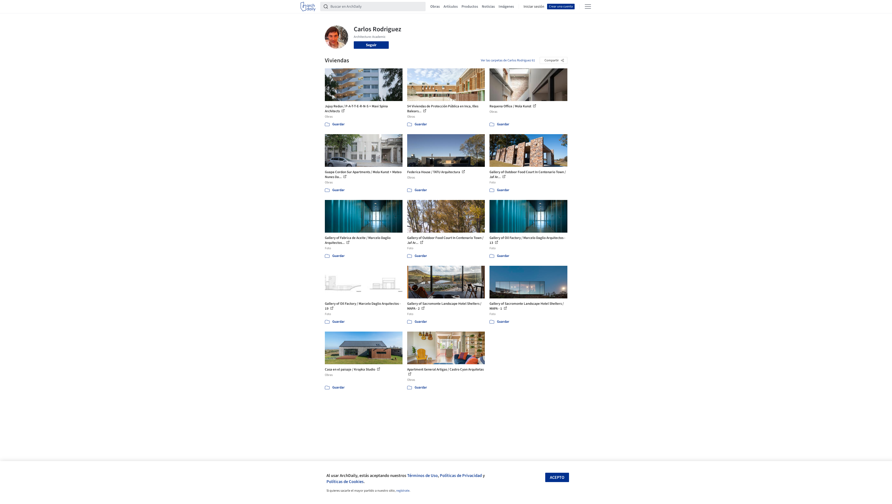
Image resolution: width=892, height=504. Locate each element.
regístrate (403, 490)
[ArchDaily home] (308, 6)
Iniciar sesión (534, 6)
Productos (470, 6)
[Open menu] (588, 6)
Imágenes (506, 6)
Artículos (451, 6)
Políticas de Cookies (345, 482)
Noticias (488, 6)
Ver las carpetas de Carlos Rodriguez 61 (508, 60)
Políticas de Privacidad (461, 475)
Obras (435, 6)
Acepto (557, 477)
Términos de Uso (422, 475)
